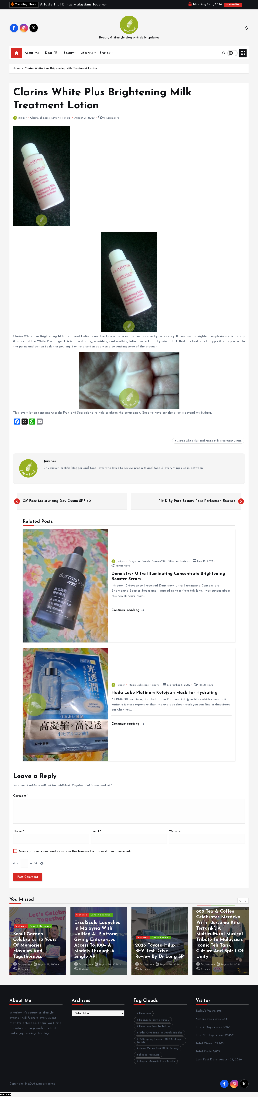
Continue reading (126, 610)
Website (175, 831)
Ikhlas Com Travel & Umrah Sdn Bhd (160, 1032)
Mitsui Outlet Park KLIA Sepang (159, 1048)
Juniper (22, 118)
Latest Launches (101, 915)
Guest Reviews (161, 937)
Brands (105, 52)
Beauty (68, 52)
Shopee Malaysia (149, 1054)
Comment (20, 795)
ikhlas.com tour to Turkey (154, 1020)
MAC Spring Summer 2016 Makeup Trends (159, 1040)
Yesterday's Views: (209, 1019)
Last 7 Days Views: (209, 1027)
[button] (240, 900)
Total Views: (205, 1043)
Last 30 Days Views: (210, 1035)
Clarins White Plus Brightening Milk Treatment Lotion (61, 68)
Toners (66, 118)
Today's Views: (206, 1011)
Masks (132, 685)
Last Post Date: (207, 1059)
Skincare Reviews (50, 118)
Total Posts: (204, 1051)
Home (16, 68)
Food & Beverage (40, 926)
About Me (32, 52)
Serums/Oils (159, 561)
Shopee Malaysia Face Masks (157, 1061)
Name (18, 831)
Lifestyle (86, 52)
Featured (20, 926)
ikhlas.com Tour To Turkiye (154, 1026)
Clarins (34, 118)
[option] (37, 941)
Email (96, 831)
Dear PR (51, 52)
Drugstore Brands (139, 561)
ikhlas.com (145, 1013)
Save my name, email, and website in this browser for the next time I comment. (75, 851)
